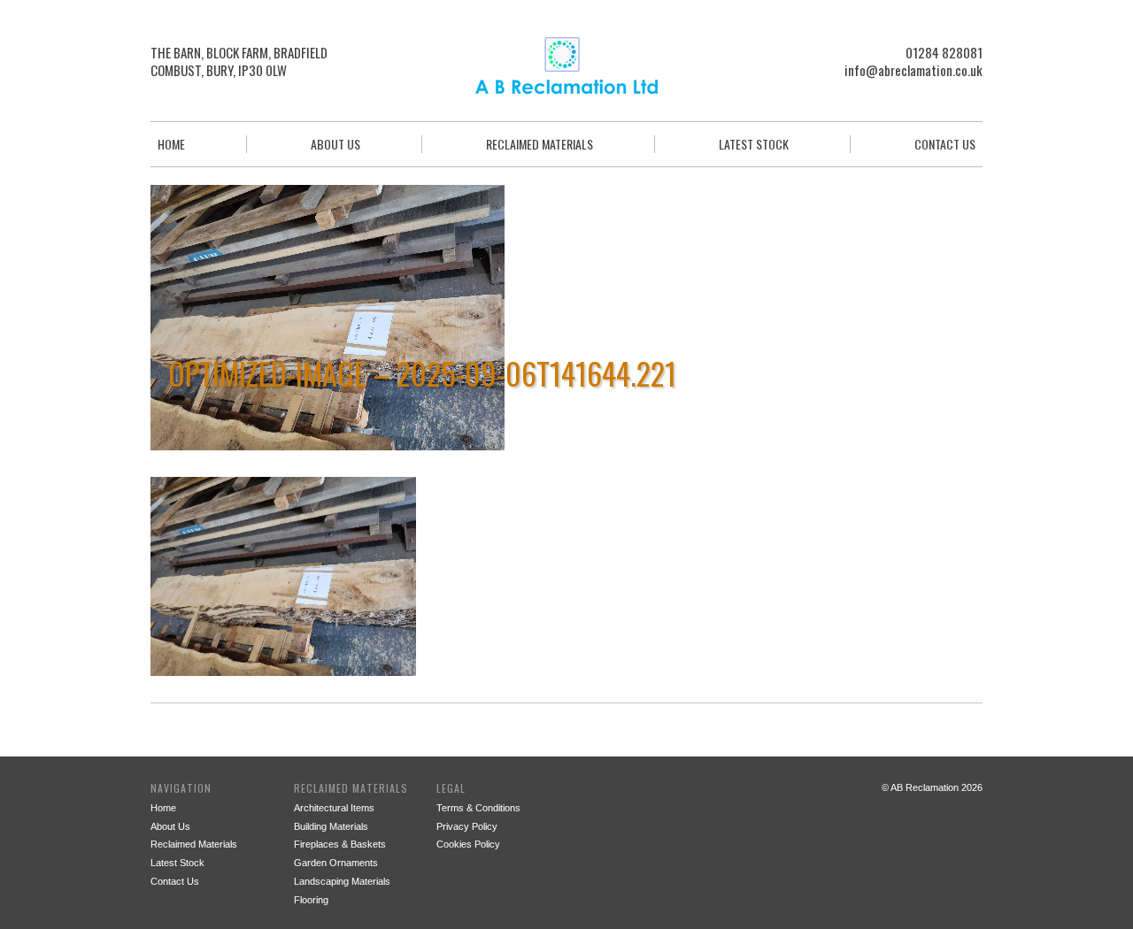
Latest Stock (754, 143)
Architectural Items (334, 807)
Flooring (311, 899)
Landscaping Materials (342, 881)
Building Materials (331, 826)
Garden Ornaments (336, 862)
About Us (335, 143)
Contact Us (944, 143)
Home (171, 143)
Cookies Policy (468, 844)
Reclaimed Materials (539, 143)
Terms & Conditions (478, 807)
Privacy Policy (466, 826)
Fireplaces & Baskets (340, 844)
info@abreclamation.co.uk (913, 70)
